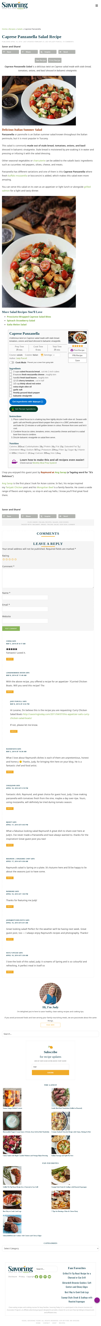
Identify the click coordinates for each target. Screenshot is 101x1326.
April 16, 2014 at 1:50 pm (17, 894)
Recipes (12, 29)
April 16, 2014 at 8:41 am (17, 923)
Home (4, 29)
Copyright (30, 1276)
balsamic (36, 524)
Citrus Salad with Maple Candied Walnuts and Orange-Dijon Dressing (25, 1155)
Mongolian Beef (45, 487)
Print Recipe (54, 60)
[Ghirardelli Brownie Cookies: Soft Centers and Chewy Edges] (26, 1224)
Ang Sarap (60, 472)
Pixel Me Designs (72, 1321)
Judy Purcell (21, 358)
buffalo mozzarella (17, 175)
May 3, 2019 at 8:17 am (15, 644)
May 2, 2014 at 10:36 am (16, 751)
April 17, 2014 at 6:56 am (17, 861)
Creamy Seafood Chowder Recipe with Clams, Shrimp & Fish (71, 1132)
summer (71, 524)
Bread (43, 524)
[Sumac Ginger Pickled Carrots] (12, 1105)
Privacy (22, 1276)
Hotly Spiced (12, 953)
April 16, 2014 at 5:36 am (17, 955)
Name (6, 592)
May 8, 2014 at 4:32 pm (19, 704)
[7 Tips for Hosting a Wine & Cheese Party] (74, 1200)
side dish (63, 524)
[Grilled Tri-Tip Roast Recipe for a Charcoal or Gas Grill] (26, 1176)
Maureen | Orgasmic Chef (18, 859)
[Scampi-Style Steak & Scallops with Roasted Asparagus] (74, 1176)
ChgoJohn (11, 785)
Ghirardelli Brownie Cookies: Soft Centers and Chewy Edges (22, 1236)
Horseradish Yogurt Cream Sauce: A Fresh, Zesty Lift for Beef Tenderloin (26, 1132)
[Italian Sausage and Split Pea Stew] (60, 1152)
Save (77, 360)
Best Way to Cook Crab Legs (12, 1211)
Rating (5, 555)
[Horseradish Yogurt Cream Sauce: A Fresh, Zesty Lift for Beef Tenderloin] (12, 1128)
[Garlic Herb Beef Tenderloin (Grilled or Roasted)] (60, 1105)
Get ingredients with (22, 402)
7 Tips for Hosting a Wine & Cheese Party (64, 1211)
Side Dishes (64, 522)
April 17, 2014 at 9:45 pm (17, 825)
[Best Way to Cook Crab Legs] (26, 1200)
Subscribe (50, 1072)
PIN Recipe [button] (77, 355)
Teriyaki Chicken (14, 487)
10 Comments (68, 42)
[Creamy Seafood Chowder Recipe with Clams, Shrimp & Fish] (60, 1128)
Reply (10, 659)
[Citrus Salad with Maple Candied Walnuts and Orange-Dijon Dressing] (12, 1152)
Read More (51, 1025)
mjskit (9, 822)
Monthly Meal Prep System (44, 463)
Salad (56, 524)
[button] (23, 409)
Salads (20, 29)
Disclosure (12, 1276)
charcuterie (39, 160)
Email (6, 604)
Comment (8, 566)
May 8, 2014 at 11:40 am (16, 675)
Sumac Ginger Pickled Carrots (12, 1108)
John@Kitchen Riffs (15, 920)
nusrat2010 (11, 749)
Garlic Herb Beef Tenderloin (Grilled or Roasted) (66, 1108)
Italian (41, 522)
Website (6, 616)
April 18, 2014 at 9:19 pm (17, 788)
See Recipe (41, 60)
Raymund (10, 891)
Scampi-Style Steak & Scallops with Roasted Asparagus (69, 1187)
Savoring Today (15, 5)
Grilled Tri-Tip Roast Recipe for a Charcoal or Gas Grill (20, 1187)
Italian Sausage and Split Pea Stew (62, 1155)
